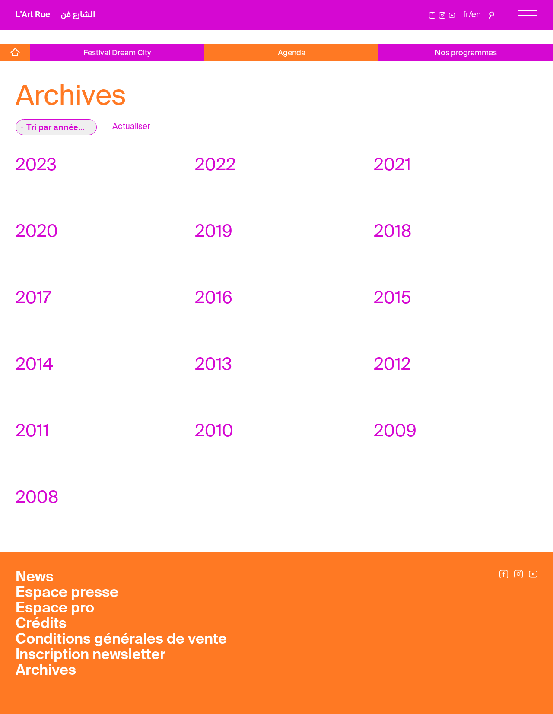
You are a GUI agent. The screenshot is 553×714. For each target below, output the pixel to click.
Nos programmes (466, 53)
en (476, 15)
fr (466, 15)
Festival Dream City (117, 53)
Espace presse (67, 593)
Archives (46, 670)
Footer (27, 37)
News (35, 577)
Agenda (291, 53)
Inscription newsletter (90, 655)
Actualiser (131, 127)
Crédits (41, 624)
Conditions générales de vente (121, 639)
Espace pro (55, 608)
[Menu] (527, 15)
